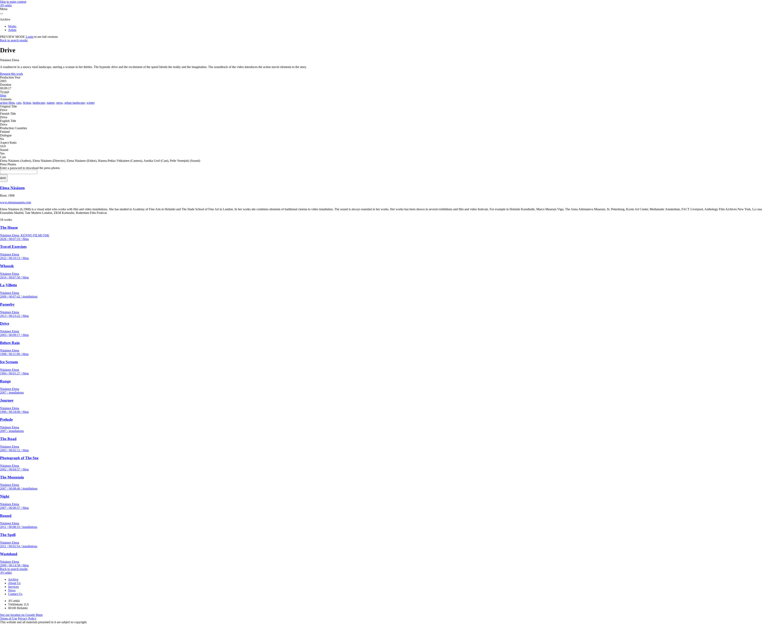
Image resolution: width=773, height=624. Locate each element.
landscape (39, 102)
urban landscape (74, 102)
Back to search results (14, 40)
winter (91, 102)
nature (51, 102)
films (3, 95)
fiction (27, 102)
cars (18, 102)
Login (29, 36)
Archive (13, 579)
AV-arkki (6, 5)
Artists (12, 30)
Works (12, 26)
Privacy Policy (27, 618)
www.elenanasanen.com (15, 202)
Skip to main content (13, 1)
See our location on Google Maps (21, 615)
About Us (14, 583)
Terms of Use (8, 618)
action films (7, 102)
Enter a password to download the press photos (30, 168)
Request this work (11, 73)
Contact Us (15, 594)
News (12, 590)
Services (13, 586)
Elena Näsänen (12, 188)
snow (59, 102)
